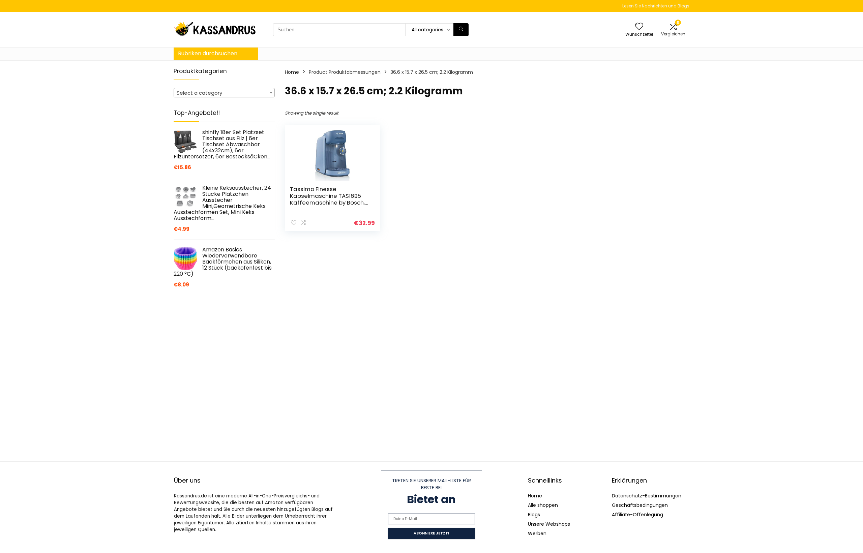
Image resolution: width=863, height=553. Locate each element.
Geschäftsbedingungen (640, 505)
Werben (537, 533)
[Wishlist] (639, 26)
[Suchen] (461, 29)
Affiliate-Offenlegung (637, 514)
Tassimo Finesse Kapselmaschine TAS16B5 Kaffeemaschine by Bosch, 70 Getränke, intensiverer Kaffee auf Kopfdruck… (327, 202)
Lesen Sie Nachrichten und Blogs (655, 6)
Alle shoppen (543, 505)
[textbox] (224, 93)
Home (292, 72)
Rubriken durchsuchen (207, 53)
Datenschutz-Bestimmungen (646, 495)
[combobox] (224, 92)
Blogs (534, 514)
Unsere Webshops (549, 524)
